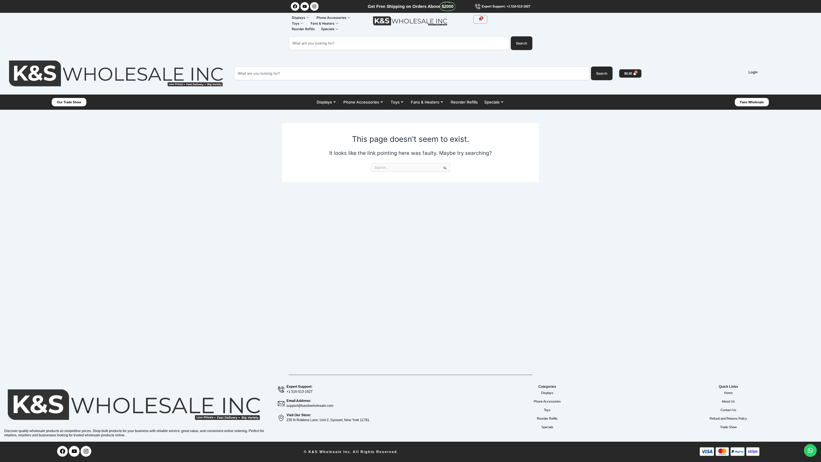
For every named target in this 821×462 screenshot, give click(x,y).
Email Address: (298, 401)
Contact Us (728, 410)
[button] (810, 450)
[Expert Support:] (281, 389)
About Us (728, 401)
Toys (295, 23)
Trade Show (728, 427)
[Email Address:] (281, 403)
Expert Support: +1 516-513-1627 (506, 6)
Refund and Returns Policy (728, 418)
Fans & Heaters (322, 23)
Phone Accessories (331, 18)
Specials (327, 29)
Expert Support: (299, 386)
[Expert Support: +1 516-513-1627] (477, 6)
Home (728, 393)
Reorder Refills (303, 29)
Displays (298, 18)
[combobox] (399, 43)
